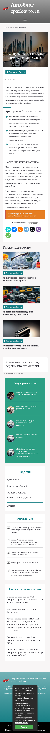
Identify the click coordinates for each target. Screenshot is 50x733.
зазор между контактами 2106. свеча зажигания (27, 393)
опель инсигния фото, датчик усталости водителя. (26, 422)
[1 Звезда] (29, 223)
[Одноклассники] (20, 229)
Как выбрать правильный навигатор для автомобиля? (25, 652)
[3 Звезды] (33, 223)
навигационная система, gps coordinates (27, 407)
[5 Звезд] (37, 223)
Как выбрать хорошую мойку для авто (23, 639)
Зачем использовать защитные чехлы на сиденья (25, 553)
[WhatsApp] (8, 235)
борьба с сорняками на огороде (26, 435)
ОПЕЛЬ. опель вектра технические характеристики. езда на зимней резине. (27, 452)
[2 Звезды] (31, 223)
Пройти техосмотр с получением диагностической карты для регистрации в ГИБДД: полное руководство (24, 624)
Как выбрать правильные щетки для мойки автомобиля (25, 599)
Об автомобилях (16, 492)
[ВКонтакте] (14, 229)
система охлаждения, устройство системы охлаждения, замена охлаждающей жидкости (26, 572)
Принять (24, 727)
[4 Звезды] (35, 223)
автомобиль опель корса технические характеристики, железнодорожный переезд (24, 542)
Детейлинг (13, 479)
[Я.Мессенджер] (8, 229)
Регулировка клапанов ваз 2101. (25, 562)
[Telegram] (26, 229)
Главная (6, 27)
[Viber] (38, 229)
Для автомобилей (18, 27)
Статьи (11, 505)
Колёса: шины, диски (19, 497)
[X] (32, 229)
